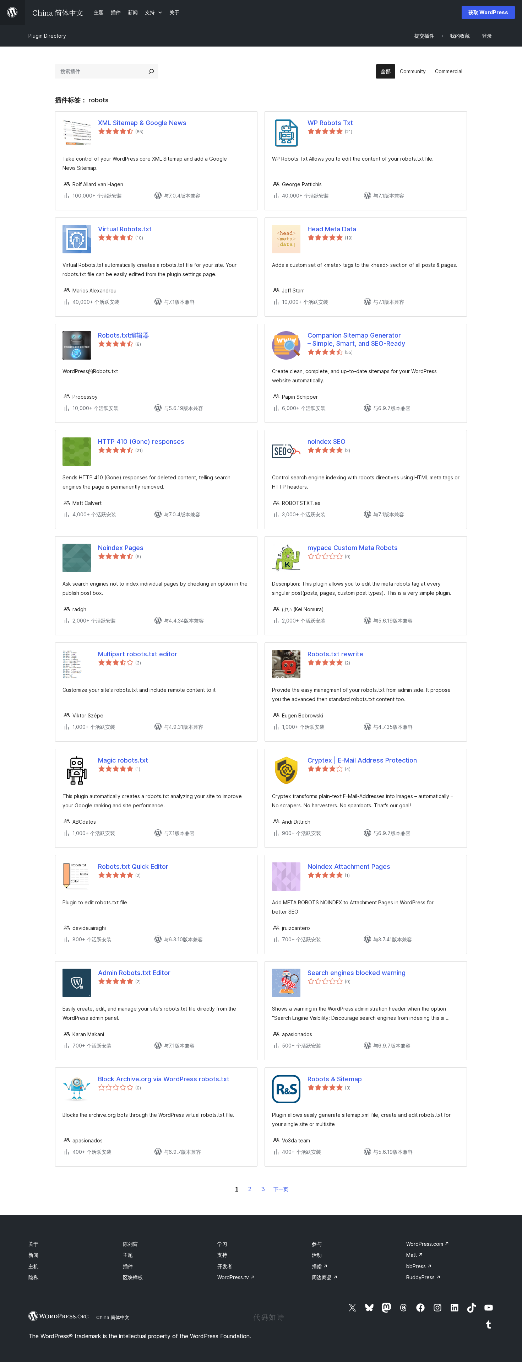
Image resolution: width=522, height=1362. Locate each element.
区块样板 (133, 1277)
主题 (128, 1255)
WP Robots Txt (330, 122)
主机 (33, 1266)
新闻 (33, 1255)
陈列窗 (130, 1244)
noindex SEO (327, 441)
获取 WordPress (488, 12)
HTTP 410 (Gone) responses (141, 441)
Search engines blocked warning (357, 972)
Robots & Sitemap (335, 1079)
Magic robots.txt (123, 760)
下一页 (280, 1189)
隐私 (33, 1277)
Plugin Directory (47, 36)
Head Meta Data (332, 229)
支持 (222, 1255)
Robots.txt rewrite (335, 654)
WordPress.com (427, 1244)
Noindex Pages (120, 547)
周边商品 (325, 1277)
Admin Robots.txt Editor (134, 972)
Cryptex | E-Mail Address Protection (362, 760)
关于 (33, 1244)
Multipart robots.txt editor (137, 654)
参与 (317, 1244)
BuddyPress (423, 1277)
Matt (414, 1255)
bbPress (419, 1266)
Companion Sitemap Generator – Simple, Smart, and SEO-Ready (356, 339)
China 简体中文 (112, 1317)
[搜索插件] (151, 71)
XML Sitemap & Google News (142, 122)
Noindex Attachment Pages (349, 866)
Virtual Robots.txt (125, 229)
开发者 (224, 1266)
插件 (128, 1266)
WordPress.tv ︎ (236, 1277)
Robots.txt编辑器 (123, 335)
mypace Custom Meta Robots (353, 547)
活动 (317, 1255)
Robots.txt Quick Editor (133, 866)
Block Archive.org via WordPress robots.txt (163, 1079)
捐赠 (320, 1266)
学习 (222, 1244)
